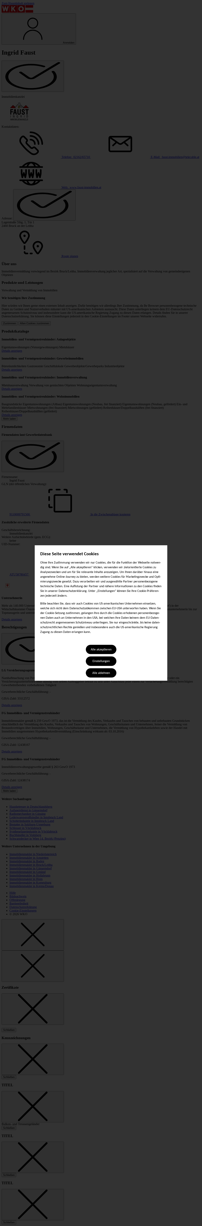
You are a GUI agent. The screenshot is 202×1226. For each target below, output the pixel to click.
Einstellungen (101, 661)
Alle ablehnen (101, 673)
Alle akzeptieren (101, 649)
